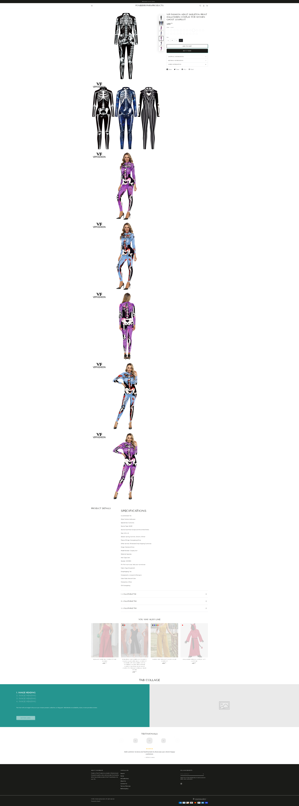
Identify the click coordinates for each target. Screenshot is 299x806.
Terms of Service (126, 786)
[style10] (196, 30)
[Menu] (92, 5)
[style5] (180, 30)
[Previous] (122, 740)
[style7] (187, 30)
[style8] (190, 30)
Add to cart (187, 46)
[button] (200, 5)
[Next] (177, 740)
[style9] (193, 30)
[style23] (196, 33)
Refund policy (124, 788)
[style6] (184, 30)
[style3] (174, 30)
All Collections (125, 778)
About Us (123, 781)
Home (122, 776)
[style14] (168, 33)
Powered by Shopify (95, 801)
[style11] (200, 30)
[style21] (190, 33)
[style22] (193, 33)
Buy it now (187, 50)
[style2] (171, 30)
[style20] (187, 33)
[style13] (203, 30)
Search (123, 773)
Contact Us (124, 783)
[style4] (177, 30)
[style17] (177, 33)
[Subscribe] (203, 774)
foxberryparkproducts (100, 798)
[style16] (174, 33)
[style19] (184, 33)
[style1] (168, 30)
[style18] (180, 33)
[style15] (171, 33)
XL (181, 40)
